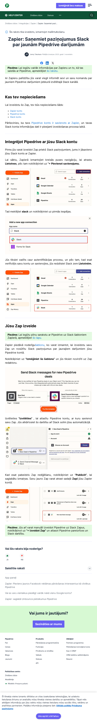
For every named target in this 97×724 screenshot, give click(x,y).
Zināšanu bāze (11, 23)
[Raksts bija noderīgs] (7, 555)
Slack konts (15, 117)
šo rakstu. (52, 70)
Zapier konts (16, 111)
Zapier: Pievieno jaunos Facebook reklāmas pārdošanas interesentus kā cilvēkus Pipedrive (47, 585)
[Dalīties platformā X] (52, 63)
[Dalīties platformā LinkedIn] (47, 63)
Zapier (33, 23)
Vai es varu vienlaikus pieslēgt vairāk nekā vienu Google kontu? (38, 593)
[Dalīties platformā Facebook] (41, 63)
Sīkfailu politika (63, 705)
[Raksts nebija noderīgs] (22, 555)
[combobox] (60, 15)
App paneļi (10, 577)
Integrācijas (24, 23)
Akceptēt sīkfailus (48, 716)
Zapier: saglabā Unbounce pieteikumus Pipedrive (31, 599)
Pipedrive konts (17, 114)
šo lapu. (37, 337)
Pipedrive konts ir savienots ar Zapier (55, 122)
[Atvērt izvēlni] (90, 5)
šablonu (39, 345)
